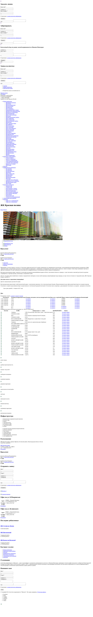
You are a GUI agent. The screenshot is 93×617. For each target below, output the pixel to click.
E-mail (2, 473)
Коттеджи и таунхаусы (8, 184)
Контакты (5, 199)
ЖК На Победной (10, 143)
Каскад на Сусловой (10, 163)
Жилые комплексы (7, 87)
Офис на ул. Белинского (11, 201)
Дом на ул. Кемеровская (11, 160)
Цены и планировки (8, 264)
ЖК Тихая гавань (10, 125)
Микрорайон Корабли (11, 144)
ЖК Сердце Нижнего (11, 128)
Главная (5, 85)
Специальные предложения (9, 198)
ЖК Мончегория (10, 152)
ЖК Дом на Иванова (11, 133)
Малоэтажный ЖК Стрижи (12, 110)
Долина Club (9, 187)
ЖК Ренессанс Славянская (12, 135)
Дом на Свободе (10, 157)
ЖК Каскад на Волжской (12, 112)
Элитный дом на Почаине (12, 162)
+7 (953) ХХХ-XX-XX (8, 254)
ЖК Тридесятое (9, 106)
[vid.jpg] (5, 245)
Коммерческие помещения (9, 167)
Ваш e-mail (3, 51)
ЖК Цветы (8, 103)
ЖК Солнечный (9, 127)
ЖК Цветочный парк (11, 190)
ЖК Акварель (9, 141)
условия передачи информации (14, 16)
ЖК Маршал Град (10, 150)
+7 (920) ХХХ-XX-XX (8, 259)
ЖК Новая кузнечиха (11, 102)
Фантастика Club (10, 195)
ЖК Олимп (8, 165)
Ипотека (5, 166)
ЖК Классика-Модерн (11, 137)
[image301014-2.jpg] (8, 243)
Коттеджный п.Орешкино (12, 192)
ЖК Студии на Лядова (11, 114)
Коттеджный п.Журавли (11, 193)
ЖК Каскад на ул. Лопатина (12, 181)
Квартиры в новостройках (9, 156)
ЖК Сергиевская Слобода (12, 121)
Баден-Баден (9, 194)
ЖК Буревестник (10, 145)
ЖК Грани (8, 116)
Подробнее (3, 449)
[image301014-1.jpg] (8, 241)
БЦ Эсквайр (9, 168)
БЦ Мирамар (9, 170)
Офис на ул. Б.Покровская (12, 200)
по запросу (28, 298)
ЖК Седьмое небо (10, 119)
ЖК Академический (10, 105)
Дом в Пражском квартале (12, 161)
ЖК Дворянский (10, 139)
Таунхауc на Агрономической (13, 197)
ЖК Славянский (10, 118)
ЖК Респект (9, 122)
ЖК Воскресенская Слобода (12, 117)
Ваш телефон (4, 11)
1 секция (12, 296)
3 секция (21, 296)
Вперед (5, 209)
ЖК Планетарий (10, 130)
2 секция (17, 296)
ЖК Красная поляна (8, 88)
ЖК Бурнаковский (10, 155)
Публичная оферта (41, 592)
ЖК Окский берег (10, 149)
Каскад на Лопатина (10, 159)
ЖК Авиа (8, 148)
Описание (5, 262)
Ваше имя (3, 7)
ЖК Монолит (9, 107)
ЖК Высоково (9, 174)
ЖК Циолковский (10, 113)
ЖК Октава (8, 138)
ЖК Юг (8, 154)
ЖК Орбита (8, 132)
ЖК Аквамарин (9, 108)
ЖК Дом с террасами (11, 140)
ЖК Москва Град (10, 134)
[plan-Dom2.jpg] (7, 244)
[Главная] (3, 94)
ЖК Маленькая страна (11, 151)
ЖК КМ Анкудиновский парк (13, 111)
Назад (2, 209)
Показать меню (4, 93)
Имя (2, 469)
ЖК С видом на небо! (11, 123)
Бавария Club (9, 186)
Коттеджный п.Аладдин (11, 189)
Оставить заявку (66, 312)
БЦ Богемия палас (10, 171)
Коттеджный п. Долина (11, 188)
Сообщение (3, 477)
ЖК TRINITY (9, 124)
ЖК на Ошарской (10, 129)
